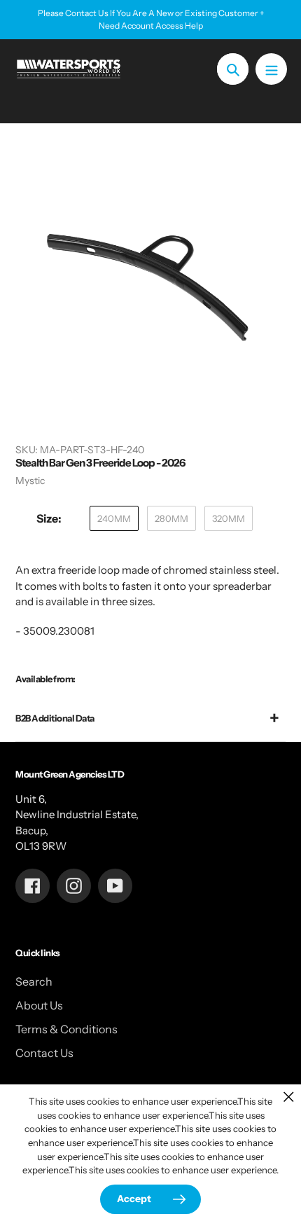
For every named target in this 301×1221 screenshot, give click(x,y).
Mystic (30, 480)
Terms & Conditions (66, 1029)
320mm (228, 518)
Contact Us (44, 1053)
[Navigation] (271, 69)
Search (33, 981)
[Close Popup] (289, 1096)
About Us (39, 1005)
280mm (171, 518)
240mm (114, 518)
